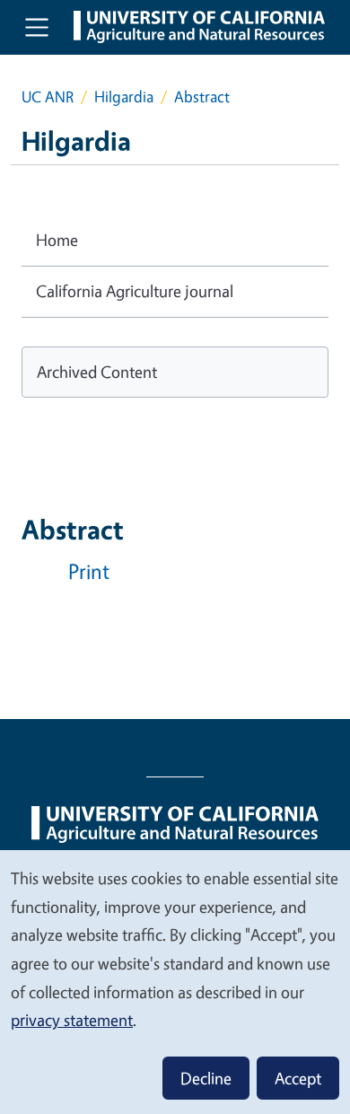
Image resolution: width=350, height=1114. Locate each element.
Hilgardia (123, 96)
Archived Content (97, 371)
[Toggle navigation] (37, 27)
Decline (206, 1078)
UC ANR (48, 96)
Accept (298, 1078)
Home (57, 239)
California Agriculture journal (134, 291)
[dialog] (175, 981)
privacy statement (72, 1020)
